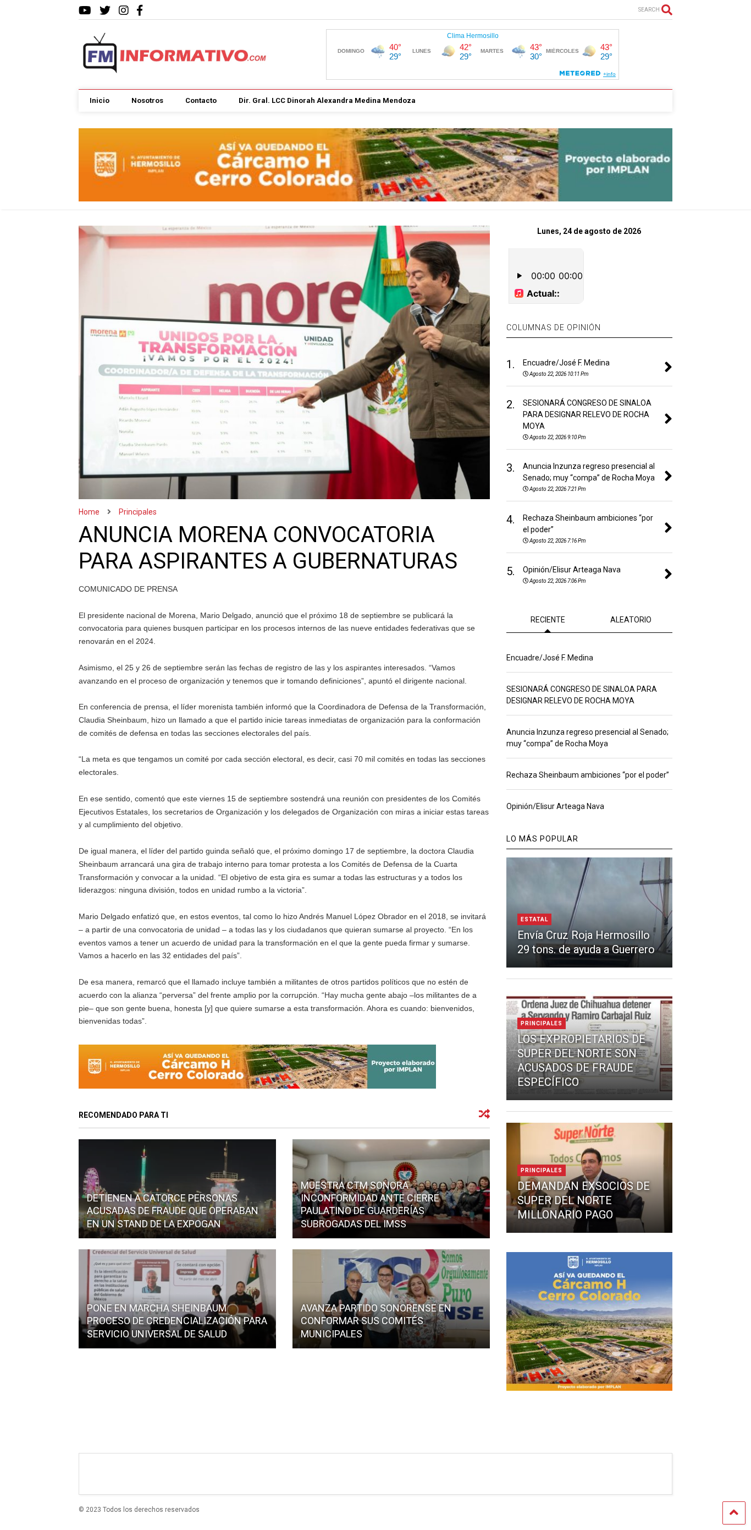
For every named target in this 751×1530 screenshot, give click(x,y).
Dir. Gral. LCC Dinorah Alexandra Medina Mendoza (327, 100)
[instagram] (124, 10)
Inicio (99, 100)
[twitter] (105, 10)
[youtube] (85, 10)
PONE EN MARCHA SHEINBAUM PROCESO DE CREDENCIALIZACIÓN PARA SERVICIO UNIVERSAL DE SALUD (177, 1321)
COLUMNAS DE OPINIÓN (553, 327)
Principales (541, 1023)
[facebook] (139, 10)
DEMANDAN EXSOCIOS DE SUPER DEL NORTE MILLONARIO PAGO (583, 1200)
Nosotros (147, 100)
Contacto (201, 100)
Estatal (534, 919)
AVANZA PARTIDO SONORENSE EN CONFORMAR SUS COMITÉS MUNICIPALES (376, 1321)
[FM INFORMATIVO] (175, 70)
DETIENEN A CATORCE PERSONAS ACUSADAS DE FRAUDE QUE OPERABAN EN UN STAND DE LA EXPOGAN (172, 1211)
